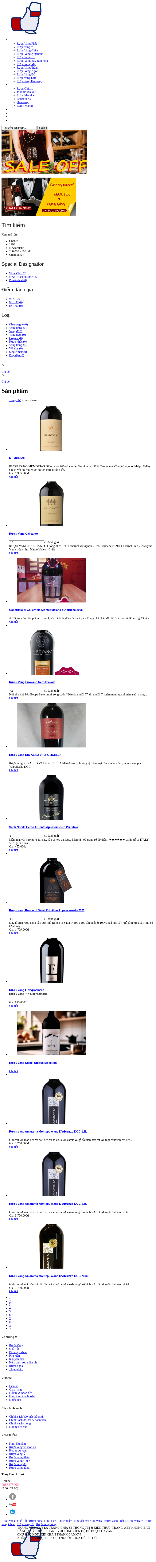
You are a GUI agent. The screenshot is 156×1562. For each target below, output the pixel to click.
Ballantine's (24, 98)
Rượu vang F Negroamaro (26, 990)
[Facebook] (12, 1499)
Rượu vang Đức (26, 77)
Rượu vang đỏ (25, 1524)
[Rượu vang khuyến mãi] (78, 152)
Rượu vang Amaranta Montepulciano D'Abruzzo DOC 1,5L (48, 1131)
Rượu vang (8, 1520)
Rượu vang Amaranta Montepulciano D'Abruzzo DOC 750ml (49, 1276)
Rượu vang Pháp (114, 1520)
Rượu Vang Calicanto (23, 533)
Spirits (12, 85)
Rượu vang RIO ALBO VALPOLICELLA (35, 754)
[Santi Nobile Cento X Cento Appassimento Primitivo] (51, 818)
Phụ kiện (50, 1520)
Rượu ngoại (36, 1520)
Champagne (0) (18, 324)
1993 (12, 244)
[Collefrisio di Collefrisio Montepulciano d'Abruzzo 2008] (51, 601)
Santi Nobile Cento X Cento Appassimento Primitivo (43, 827)
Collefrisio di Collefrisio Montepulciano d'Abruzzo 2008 (46, 609)
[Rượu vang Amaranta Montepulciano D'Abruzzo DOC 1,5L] (51, 1123)
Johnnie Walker (26, 92)
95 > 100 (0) (16, 298)
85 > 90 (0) (16, 305)
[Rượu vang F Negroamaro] (51, 981)
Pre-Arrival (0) (18, 280)
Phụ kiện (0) (16, 355)
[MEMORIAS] (51, 449)
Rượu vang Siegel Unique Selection (33, 1062)
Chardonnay (16, 254)
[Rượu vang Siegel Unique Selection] (51, 1054)
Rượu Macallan (26, 95)
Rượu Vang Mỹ (26, 64)
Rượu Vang (15, 40)
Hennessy (23, 102)
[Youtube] (12, 1506)
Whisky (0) (16, 348)
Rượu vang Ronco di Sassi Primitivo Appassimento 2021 (46, 910)
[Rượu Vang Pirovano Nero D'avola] (51, 673)
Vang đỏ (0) (16, 331)
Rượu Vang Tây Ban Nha (32, 60)
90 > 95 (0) (16, 302)
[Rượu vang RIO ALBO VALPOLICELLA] (51, 746)
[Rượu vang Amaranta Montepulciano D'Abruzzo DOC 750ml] (51, 1267)
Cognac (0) (16, 338)
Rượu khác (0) (18, 341)
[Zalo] (12, 1514)
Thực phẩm (65, 1520)
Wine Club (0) (17, 273)
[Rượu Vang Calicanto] (51, 525)
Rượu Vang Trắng (27, 67)
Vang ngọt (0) (17, 334)
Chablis (13, 241)
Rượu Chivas (25, 88)
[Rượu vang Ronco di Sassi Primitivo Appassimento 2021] (51, 902)
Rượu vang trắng (46, 1524)
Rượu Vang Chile (27, 50)
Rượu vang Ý (25, 47)
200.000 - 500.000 (20, 251)
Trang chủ (15, 400)
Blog (11, 120)
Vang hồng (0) (17, 327)
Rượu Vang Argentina (30, 53)
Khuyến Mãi (15, 117)
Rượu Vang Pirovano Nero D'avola (32, 682)
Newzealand (16, 247)
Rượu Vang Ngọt (27, 71)
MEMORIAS (17, 458)
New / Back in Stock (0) (23, 276)
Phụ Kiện (14, 113)
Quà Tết (13, 109)
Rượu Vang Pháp (27, 43)
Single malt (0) (18, 351)
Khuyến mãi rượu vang (88, 1520)
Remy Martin (25, 105)
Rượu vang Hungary (29, 81)
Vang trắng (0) (17, 345)
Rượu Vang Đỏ (26, 74)
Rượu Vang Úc (26, 57)
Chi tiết (6, 371)
